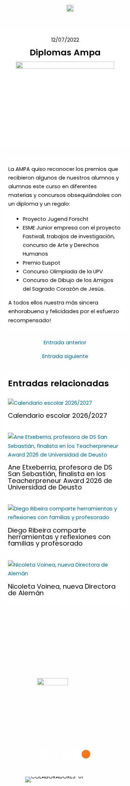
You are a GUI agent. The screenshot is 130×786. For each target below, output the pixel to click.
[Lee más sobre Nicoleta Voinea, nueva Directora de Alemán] (65, 568)
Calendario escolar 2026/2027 (57, 415)
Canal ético (45, 722)
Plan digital (86, 722)
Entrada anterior (65, 342)
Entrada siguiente (65, 356)
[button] (27, 779)
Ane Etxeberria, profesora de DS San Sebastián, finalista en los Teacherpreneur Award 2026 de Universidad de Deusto (60, 477)
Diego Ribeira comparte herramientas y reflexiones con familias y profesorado (59, 537)
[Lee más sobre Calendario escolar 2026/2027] (50, 402)
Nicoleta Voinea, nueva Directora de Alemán (62, 589)
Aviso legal (45, 707)
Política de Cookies (85, 714)
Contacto (66, 730)
